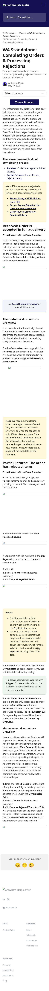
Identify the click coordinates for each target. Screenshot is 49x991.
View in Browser (24, 102)
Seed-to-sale (8, 975)
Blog (5, 980)
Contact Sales (9, 930)
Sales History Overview (24, 303)
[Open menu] (43, 5)
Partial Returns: (16, 175)
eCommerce (31, 940)
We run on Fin (11, 907)
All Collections (9, 33)
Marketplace (32, 945)
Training (6, 965)
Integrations (8, 970)
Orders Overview (10, 36)
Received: (12, 168)
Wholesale (31, 935)
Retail (29, 930)
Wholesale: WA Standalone (31, 33)
